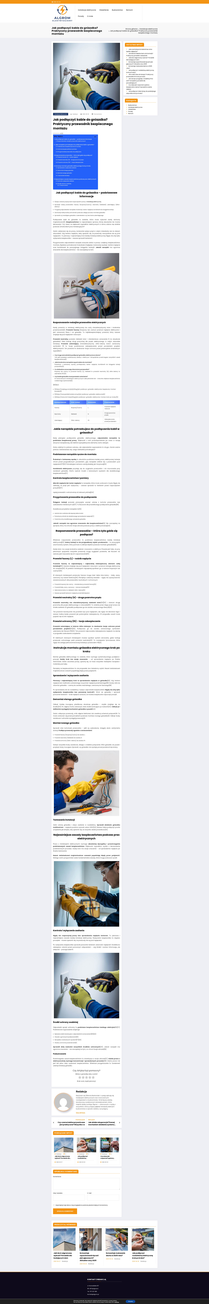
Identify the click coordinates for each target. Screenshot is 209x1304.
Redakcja (75, 114)
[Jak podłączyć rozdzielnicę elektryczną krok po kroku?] (86, 1145)
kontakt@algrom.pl (93, 1294)
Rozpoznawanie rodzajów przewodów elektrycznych (71, 141)
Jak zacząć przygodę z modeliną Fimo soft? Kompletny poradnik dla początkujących (139, 81)
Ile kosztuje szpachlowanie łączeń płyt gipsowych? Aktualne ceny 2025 (89, 1257)
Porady (81, 16)
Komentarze (57, 1177)
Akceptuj (130, 1301)
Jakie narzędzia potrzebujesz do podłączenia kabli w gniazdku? (74, 144)
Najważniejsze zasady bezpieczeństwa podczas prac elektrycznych (75, 179)
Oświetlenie (104, 10)
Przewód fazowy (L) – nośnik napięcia (68, 157)
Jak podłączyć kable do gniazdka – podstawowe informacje (73, 139)
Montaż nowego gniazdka (65, 173)
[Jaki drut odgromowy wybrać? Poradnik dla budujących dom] (63, 1145)
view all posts (80, 1113)
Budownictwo (117, 10)
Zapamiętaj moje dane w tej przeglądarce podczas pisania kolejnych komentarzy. (82, 1205)
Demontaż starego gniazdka (65, 170)
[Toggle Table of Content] (94, 136)
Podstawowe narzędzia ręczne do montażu (69, 146)
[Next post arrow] (119, 1122)
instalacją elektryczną (94, 202)
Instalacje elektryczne (87, 10)
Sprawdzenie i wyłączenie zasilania (67, 168)
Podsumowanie (64, 185)
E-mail (89, 1193)
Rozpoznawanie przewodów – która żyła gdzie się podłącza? (73, 155)
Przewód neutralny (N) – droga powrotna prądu (71, 160)
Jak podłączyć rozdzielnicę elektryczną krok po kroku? (84, 1157)
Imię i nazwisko (57, 1193)
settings (117, 1302)
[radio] (79, 1078)
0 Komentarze (98, 114)
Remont (129, 10)
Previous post (80, 1119)
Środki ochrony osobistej (64, 183)
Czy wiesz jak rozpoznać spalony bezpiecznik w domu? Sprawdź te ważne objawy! (107, 1157)
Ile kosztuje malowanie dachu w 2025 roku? (115, 1254)
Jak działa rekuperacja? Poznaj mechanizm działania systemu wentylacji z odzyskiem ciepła (101, 1123)
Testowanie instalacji (63, 175)
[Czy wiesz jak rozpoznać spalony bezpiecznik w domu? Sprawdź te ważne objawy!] (109, 1145)
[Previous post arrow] (53, 1122)
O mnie (90, 16)
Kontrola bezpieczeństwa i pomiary (67, 149)
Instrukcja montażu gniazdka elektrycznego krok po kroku (73, 166)
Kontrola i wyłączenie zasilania (66, 181)
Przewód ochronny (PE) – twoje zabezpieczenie (70, 162)
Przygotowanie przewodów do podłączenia (69, 152)
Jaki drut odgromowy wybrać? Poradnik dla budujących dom (62, 1157)
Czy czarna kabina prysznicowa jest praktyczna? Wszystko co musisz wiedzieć (71, 1123)
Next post (91, 1119)
